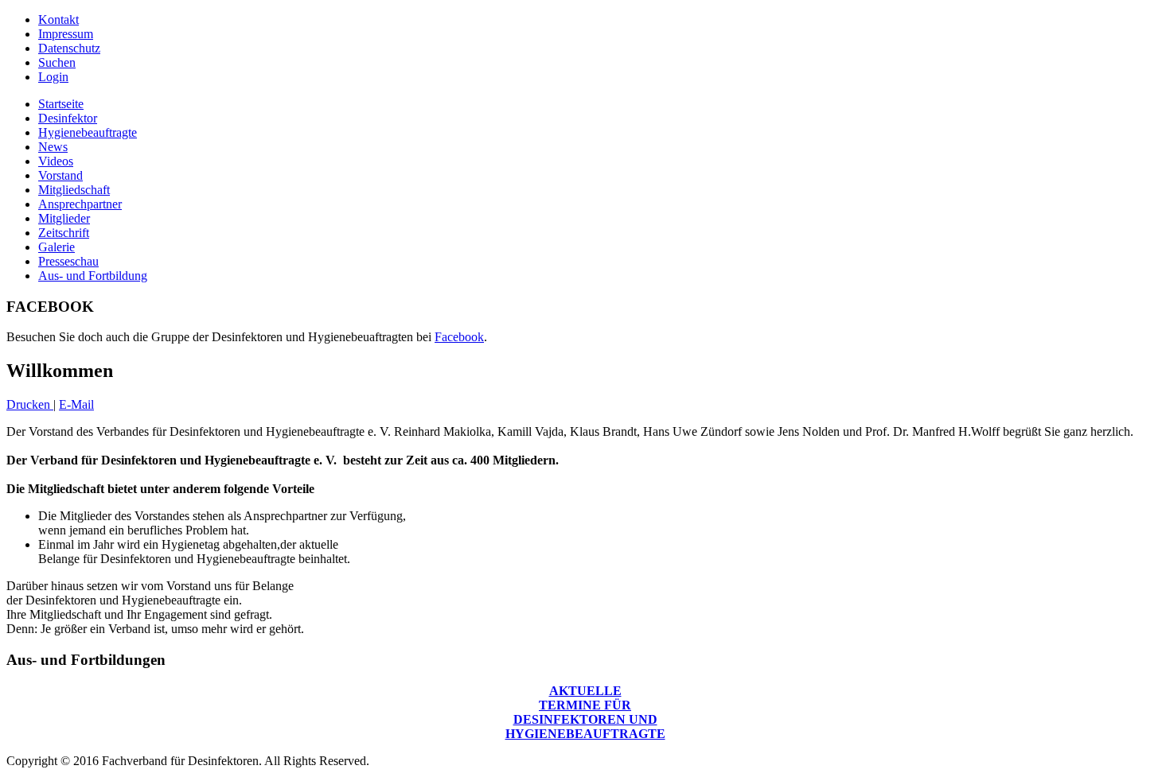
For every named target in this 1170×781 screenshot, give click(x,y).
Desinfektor (67, 118)
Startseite (61, 104)
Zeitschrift (63, 232)
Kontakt (58, 19)
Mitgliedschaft (74, 189)
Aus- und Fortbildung (92, 275)
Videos (55, 161)
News (53, 146)
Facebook (459, 337)
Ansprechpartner (80, 204)
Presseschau (68, 261)
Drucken (29, 404)
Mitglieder (64, 218)
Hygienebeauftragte (87, 132)
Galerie (56, 247)
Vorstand (60, 175)
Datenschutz (69, 48)
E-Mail (76, 404)
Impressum (65, 34)
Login (53, 77)
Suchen (57, 62)
